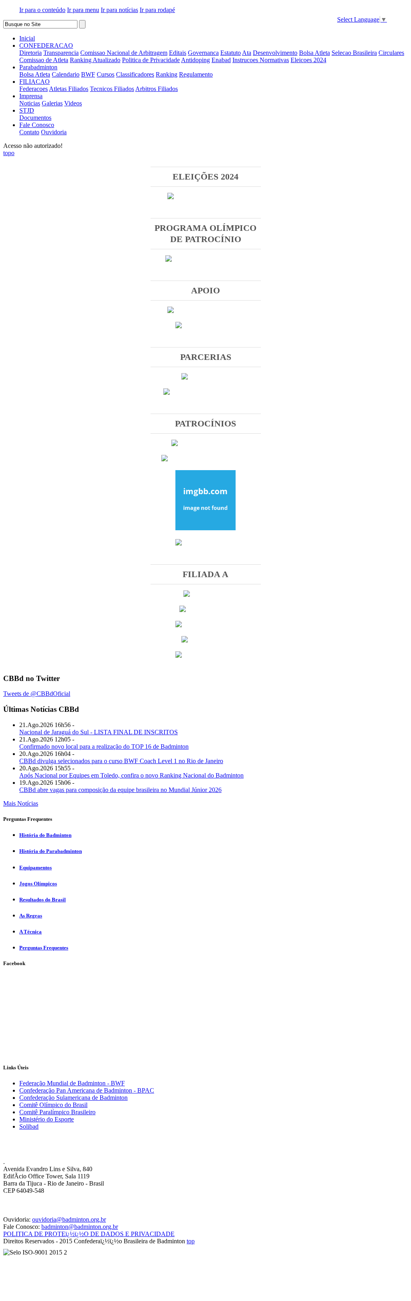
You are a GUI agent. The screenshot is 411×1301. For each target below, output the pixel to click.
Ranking (166, 74)
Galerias (52, 103)
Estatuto (230, 52)
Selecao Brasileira (354, 52)
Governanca (203, 52)
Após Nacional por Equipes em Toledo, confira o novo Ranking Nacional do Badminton (131, 775)
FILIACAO (34, 81)
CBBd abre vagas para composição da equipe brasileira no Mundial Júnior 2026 (120, 789)
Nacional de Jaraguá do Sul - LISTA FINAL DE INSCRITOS (98, 732)
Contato (29, 132)
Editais (177, 52)
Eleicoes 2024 (308, 60)
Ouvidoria (54, 132)
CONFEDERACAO (46, 45)
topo (8, 152)
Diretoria (30, 52)
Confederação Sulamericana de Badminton (73, 1097)
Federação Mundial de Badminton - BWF (72, 1083)
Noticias (29, 103)
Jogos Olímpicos (38, 884)
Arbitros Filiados (156, 88)
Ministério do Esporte (46, 1119)
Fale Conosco (36, 124)
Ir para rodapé (157, 9)
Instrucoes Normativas (260, 60)
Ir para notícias (119, 9)
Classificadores (135, 74)
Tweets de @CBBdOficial (36, 693)
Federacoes (33, 88)
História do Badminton (45, 835)
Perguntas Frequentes (43, 948)
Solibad (29, 1126)
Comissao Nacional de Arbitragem (123, 52)
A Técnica (30, 932)
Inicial (27, 38)
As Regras (30, 916)
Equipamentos (35, 868)
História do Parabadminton (50, 851)
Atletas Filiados (68, 88)
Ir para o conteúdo (42, 9)
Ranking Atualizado (95, 60)
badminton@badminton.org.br (79, 1226)
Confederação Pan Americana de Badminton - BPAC (86, 1090)
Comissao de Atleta (43, 60)
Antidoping (195, 60)
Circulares (391, 52)
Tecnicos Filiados (112, 88)
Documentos (35, 117)
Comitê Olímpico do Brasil (53, 1104)
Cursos (105, 74)
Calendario (65, 74)
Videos (73, 103)
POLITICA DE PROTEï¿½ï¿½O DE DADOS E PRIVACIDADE (89, 1233)
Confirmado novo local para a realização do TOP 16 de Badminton (104, 746)
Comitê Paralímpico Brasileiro (57, 1112)
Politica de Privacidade (151, 60)
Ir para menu (83, 9)
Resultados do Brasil (42, 900)
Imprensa (31, 96)
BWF (88, 74)
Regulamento (196, 74)
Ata (246, 52)
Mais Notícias (20, 803)
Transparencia (61, 52)
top (191, 1241)
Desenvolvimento (275, 52)
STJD (26, 110)
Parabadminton (38, 67)
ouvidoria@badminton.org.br (69, 1219)
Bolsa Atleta (314, 52)
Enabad (221, 60)
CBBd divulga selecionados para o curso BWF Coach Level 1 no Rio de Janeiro (121, 761)
